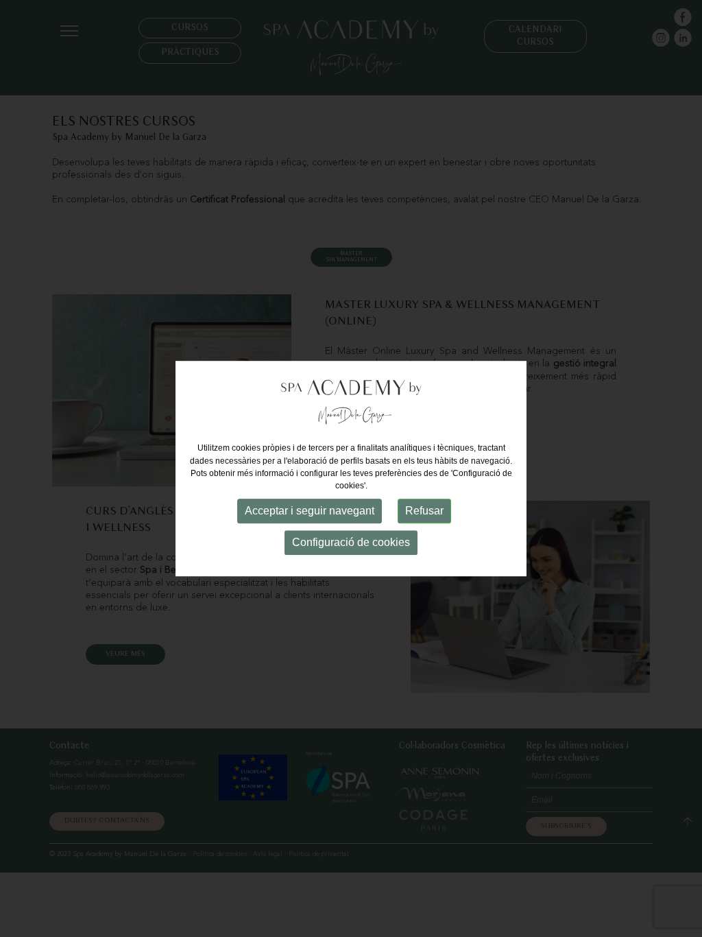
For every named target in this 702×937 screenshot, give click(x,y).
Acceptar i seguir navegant (309, 511)
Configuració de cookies (351, 542)
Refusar (424, 511)
